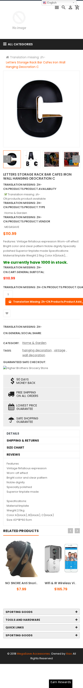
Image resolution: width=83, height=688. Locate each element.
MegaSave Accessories (33, 654)
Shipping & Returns (23, 440)
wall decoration (33, 355)
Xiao (69, 654)
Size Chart (15, 447)
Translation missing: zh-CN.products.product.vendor (26, 219)
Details (13, 433)
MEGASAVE (11, 227)
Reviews (13, 454)
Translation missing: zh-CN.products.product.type (24, 205)
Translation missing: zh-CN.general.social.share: (22, 330)
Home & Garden (34, 343)
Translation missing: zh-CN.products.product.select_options (30, 580)
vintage (59, 350)
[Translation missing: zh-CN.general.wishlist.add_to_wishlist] (7, 313)
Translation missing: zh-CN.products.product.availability (29, 187)
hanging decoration (37, 350)
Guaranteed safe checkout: (24, 362)
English (51, 2)
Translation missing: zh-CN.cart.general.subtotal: (23, 269)
